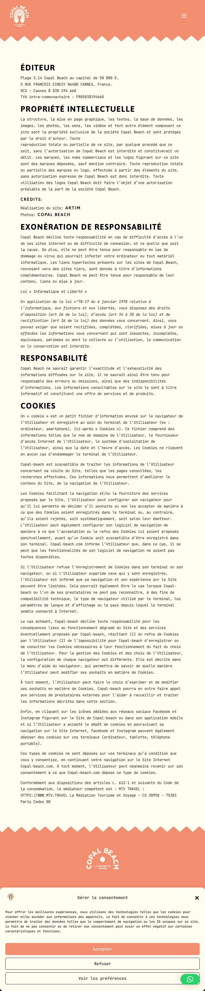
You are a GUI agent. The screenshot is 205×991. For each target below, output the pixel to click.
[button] (197, 898)
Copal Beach (54, 214)
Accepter (102, 949)
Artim (73, 207)
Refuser (102, 963)
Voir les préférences (102, 978)
